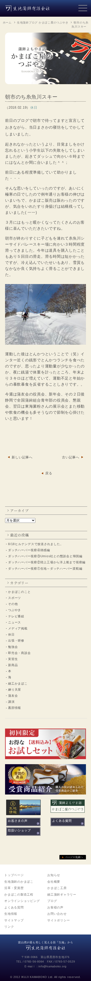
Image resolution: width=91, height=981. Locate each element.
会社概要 (53, 881)
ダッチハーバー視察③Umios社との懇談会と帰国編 (45, 556)
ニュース (14, 622)
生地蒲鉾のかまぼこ (18, 881)
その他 (13, 604)
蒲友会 (13, 695)
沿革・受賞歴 (14, 888)
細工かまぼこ (18, 683)
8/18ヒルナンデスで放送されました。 (35, 544)
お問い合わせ (57, 914)
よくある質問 (14, 907)
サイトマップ (14, 920)
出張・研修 (16, 640)
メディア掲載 (18, 628)
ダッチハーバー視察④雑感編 (29, 550)
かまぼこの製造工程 (18, 894)
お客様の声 (55, 907)
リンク (9, 926)
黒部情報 (14, 708)
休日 (11, 634)
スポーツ (14, 598)
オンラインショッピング (22, 901)
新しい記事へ (22, 457)
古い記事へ (70, 457)
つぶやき (14, 610)
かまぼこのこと (19, 592)
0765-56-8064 (34, 961)
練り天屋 (14, 689)
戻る (48, 473)
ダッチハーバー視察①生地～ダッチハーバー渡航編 (45, 568)
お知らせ (53, 875)
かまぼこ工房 (57, 888)
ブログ (52, 901)
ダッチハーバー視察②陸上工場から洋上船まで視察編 (46, 562)
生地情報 (10, 914)
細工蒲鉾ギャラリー (61, 894)
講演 (11, 702)
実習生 (13, 659)
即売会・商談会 (19, 653)
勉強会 (13, 647)
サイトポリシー (58, 920)
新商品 (13, 665)
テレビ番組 (16, 616)
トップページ (14, 875)
